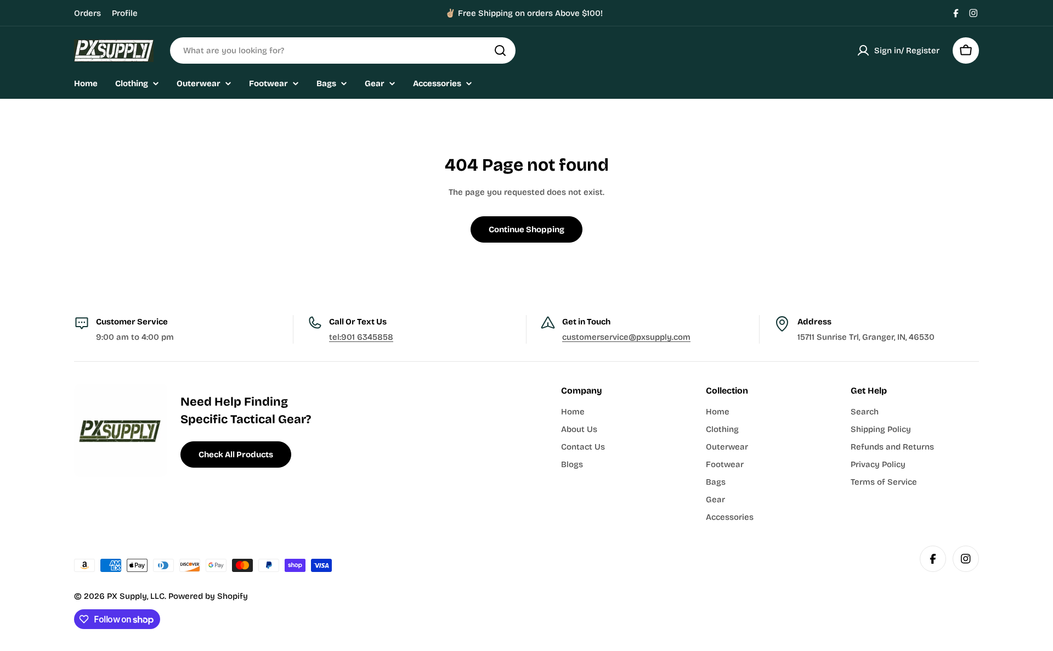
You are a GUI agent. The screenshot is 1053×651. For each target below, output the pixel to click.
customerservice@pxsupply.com (626, 337)
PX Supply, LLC (136, 596)
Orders (87, 13)
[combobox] (343, 50)
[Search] (500, 50)
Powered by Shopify (208, 596)
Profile (125, 13)
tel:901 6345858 (361, 337)
